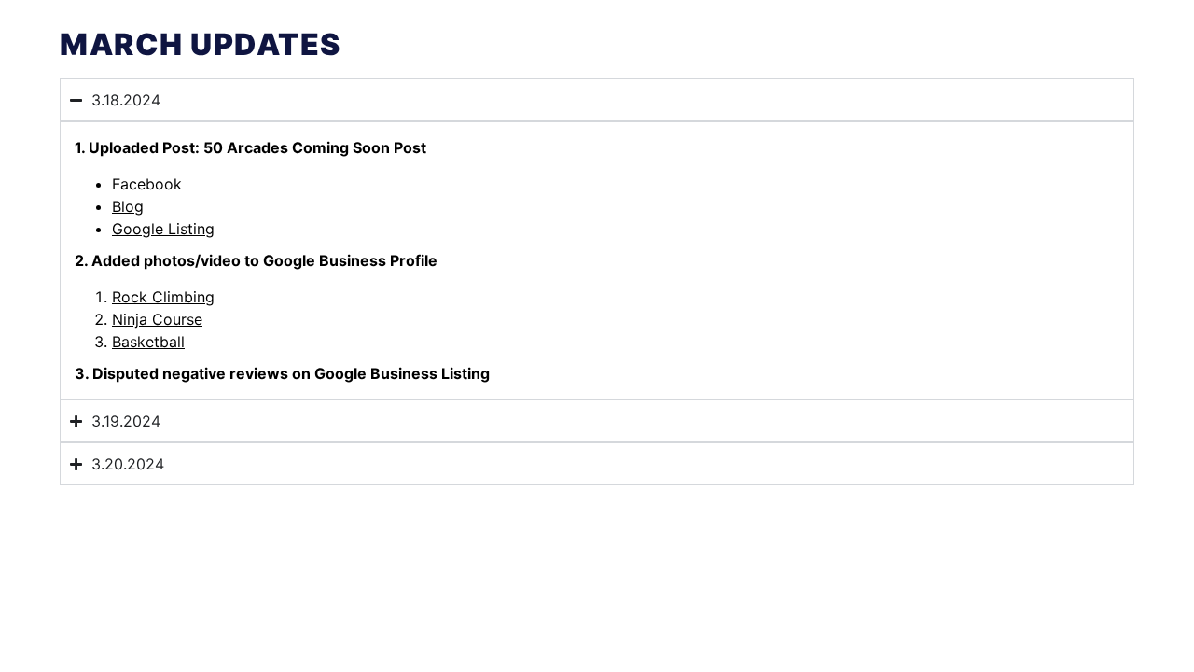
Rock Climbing (163, 296)
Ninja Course (157, 319)
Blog (128, 206)
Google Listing (163, 228)
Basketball (148, 341)
